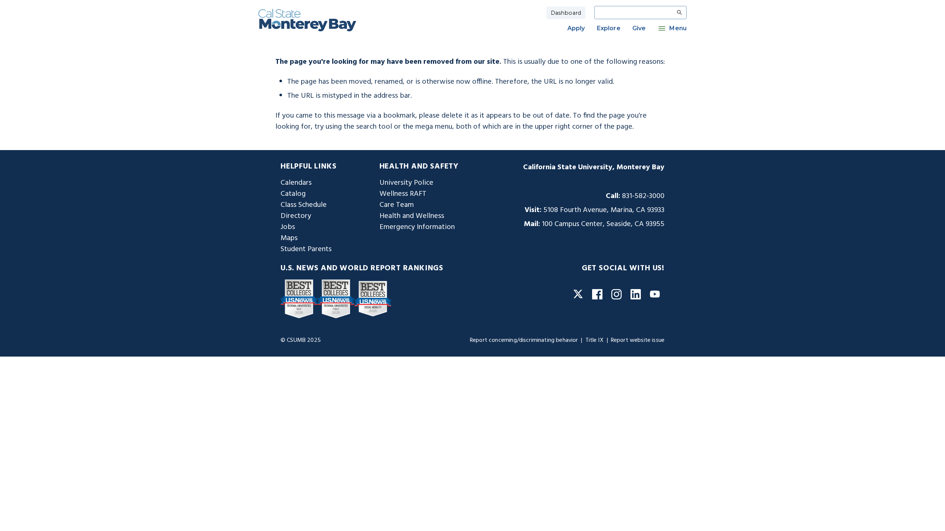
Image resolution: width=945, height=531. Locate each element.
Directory (296, 216)
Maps (289, 238)
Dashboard (566, 13)
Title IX (594, 340)
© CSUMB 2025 (301, 340)
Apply (576, 28)
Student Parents (306, 249)
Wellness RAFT (402, 194)
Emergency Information (417, 227)
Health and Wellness (411, 216)
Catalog (293, 194)
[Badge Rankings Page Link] (299, 299)
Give (639, 28)
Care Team (396, 205)
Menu (678, 28)
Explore (609, 28)
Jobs (288, 227)
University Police (406, 183)
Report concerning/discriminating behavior (524, 340)
